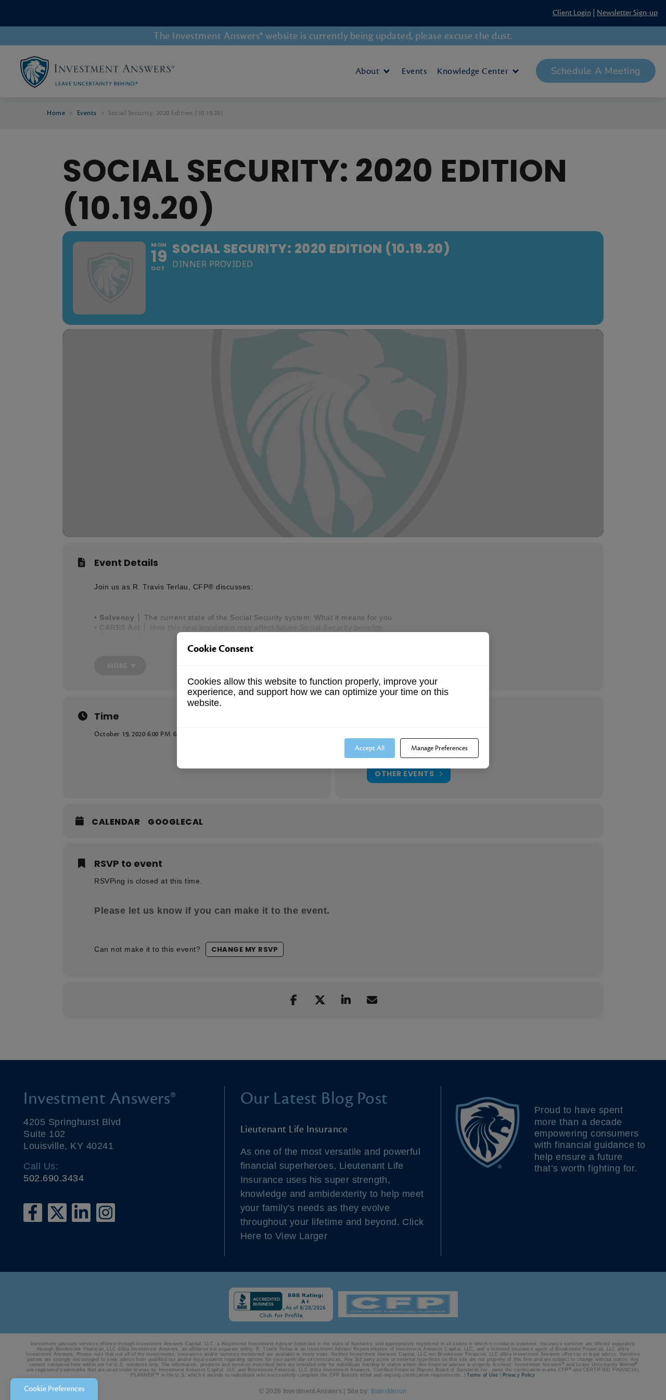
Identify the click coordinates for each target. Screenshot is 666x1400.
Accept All (370, 747)
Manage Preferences (439, 747)
